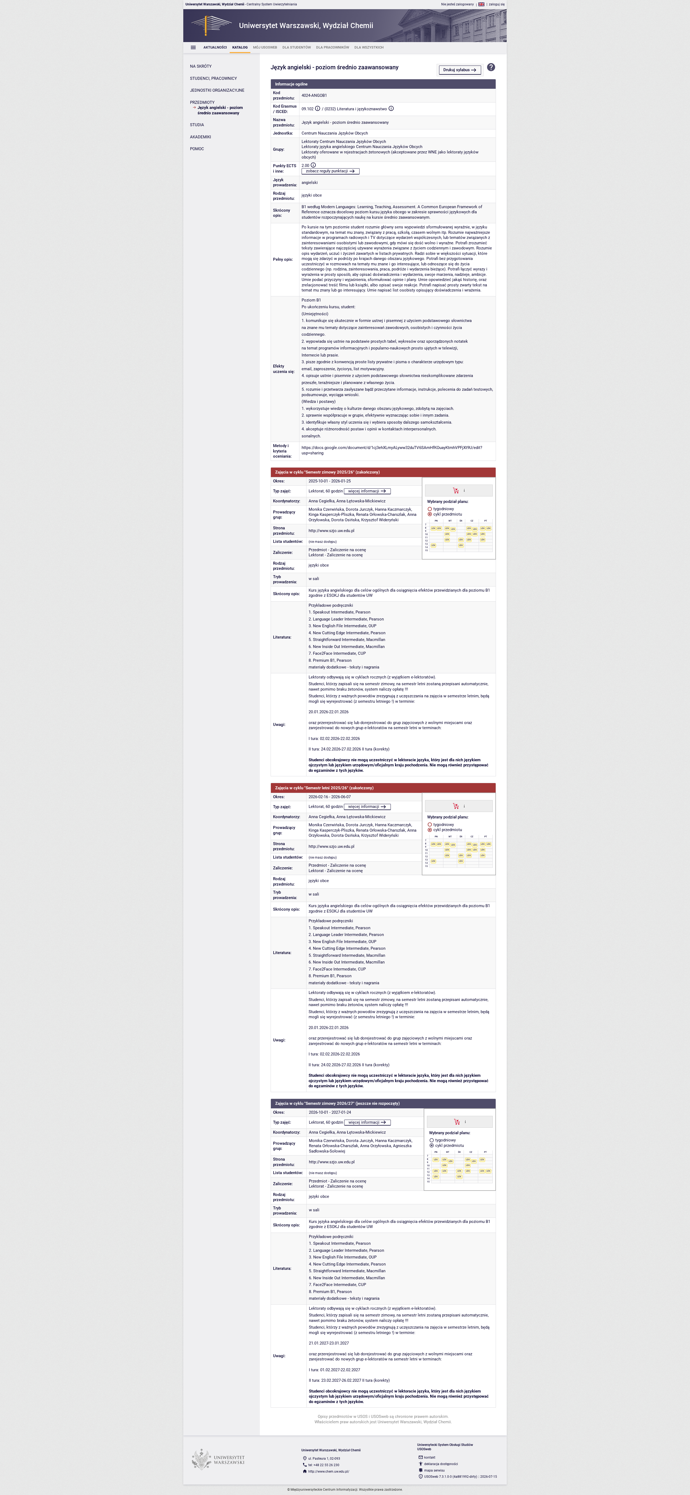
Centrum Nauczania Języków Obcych (335, 133)
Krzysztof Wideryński (380, 519)
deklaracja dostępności (441, 1464)
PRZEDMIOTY (202, 102)
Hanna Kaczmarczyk (393, 509)
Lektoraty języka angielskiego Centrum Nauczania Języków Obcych (362, 146)
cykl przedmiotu (447, 514)
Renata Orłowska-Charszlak (380, 514)
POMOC (197, 148)
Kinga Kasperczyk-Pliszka (331, 514)
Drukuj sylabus (456, 69)
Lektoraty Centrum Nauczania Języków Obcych (344, 141)
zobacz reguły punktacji (327, 171)
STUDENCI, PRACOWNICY (213, 78)
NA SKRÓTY (201, 66)
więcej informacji (363, 491)
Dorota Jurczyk (359, 509)
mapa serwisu (434, 1470)
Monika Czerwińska (326, 509)
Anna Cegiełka (321, 501)
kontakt (429, 1457)
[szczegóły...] (464, 490)
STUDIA (197, 124)
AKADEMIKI (200, 137)
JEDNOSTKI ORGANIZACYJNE (217, 90)
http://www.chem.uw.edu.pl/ (328, 1471)
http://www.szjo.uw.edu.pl (331, 530)
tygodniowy (443, 508)
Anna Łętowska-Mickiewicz (360, 501)
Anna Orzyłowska (375, 1145)
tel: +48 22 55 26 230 (323, 1465)
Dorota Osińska (345, 519)
